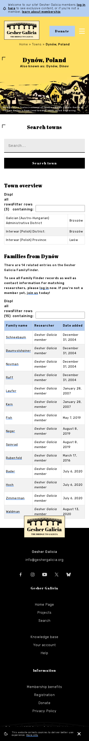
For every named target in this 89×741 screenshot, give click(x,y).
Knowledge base (44, 637)
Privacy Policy (44, 711)
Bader (10, 471)
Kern (9, 404)
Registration (44, 695)
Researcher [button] (44, 325)
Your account (44, 645)
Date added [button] (73, 325)
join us (32, 293)
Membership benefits (44, 687)
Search (44, 621)
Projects (44, 613)
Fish (9, 418)
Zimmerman (15, 498)
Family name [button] (17, 325)
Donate (62, 31)
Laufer (11, 391)
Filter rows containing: (23, 206)
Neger (10, 431)
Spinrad (12, 444)
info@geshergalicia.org (44, 560)
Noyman (12, 364)
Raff (9, 377)
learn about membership (41, 12)
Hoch (10, 485)
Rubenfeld (14, 458)
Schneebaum (16, 337)
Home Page (44, 604)
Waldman (13, 511)
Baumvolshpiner (18, 351)
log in (44, 288)
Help (44, 653)
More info (32, 735)
